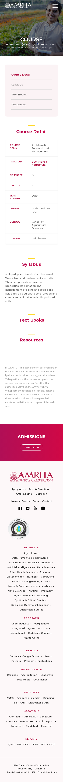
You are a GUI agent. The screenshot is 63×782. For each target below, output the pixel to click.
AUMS (10, 698)
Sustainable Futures (31, 609)
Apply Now (31, 447)
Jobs (36, 501)
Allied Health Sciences (23, 572)
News (14, 501)
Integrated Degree (23, 628)
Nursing (33, 590)
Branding (48, 698)
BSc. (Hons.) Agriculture (30, 44)
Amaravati (30, 716)
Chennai (10, 721)
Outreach (41, 493)
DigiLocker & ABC (39, 702)
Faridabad (32, 726)
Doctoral (43, 628)
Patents (16, 661)
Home (9, 44)
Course (50, 44)
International (17, 633)
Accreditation (29, 674)
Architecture (16, 562)
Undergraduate (20, 623)
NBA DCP (23, 744)
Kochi (39, 721)
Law (46, 581)
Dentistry (17, 581)
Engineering (33, 581)
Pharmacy (47, 590)
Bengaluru (46, 716)
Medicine (46, 586)
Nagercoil (17, 726)
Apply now (18, 489)
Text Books (19, 94)
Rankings (12, 674)
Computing (47, 576)
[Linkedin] (43, 508)
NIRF (35, 744)
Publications (44, 661)
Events (26, 501)
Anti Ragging (24, 493)
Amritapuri (15, 716)
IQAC (11, 744)
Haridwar (46, 726)
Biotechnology (15, 576)
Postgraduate (41, 623)
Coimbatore (26, 721)
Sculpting (42, 595)
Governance (40, 679)
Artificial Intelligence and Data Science (30, 567)
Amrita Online (32, 637)
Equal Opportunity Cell (18, 772)
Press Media (23, 679)
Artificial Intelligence (39, 562)
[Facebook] (20, 508)
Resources (18, 104)
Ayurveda (45, 572)
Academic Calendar (28, 698)
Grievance (40, 769)
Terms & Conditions (47, 772)
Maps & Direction (38, 489)
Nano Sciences (16, 590)
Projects (29, 661)
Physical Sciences (23, 595)
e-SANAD (19, 702)
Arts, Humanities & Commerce (30, 557)
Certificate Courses (39, 633)
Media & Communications (23, 586)
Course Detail (20, 74)
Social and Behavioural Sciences (30, 605)
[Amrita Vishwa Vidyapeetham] (18, 5)
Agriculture (30, 553)
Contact (47, 501)
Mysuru (50, 721)
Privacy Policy (25, 769)
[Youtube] (35, 508)
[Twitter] (28, 508)
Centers (14, 656)
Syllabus (17, 84)
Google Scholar (31, 656)
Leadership (47, 674)
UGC (43, 744)
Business (32, 576)
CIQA (52, 744)
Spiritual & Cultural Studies (30, 600)
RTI (33, 772)
